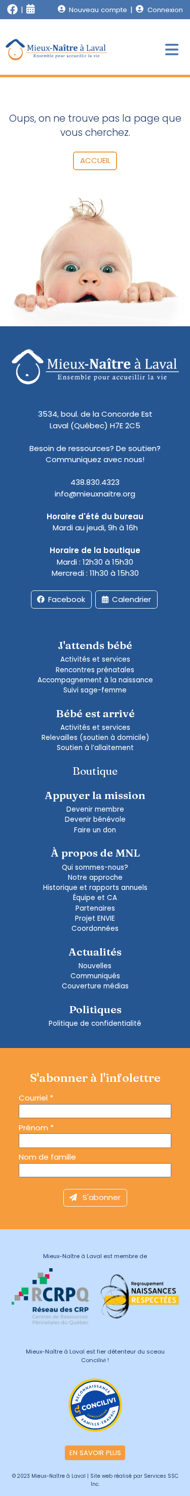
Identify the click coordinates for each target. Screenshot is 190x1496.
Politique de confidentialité (95, 1023)
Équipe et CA (95, 898)
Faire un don (95, 830)
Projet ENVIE (95, 918)
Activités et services (95, 659)
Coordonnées (95, 928)
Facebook (66, 599)
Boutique (95, 770)
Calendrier (131, 599)
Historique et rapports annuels (95, 887)
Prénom (36, 1127)
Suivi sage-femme (95, 690)
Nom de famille (47, 1157)
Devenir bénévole (95, 819)
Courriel (36, 1097)
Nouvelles (95, 966)
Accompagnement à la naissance (95, 680)
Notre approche (95, 877)
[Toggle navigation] (172, 50)
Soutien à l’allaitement (95, 748)
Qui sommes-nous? (95, 867)
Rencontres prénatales (95, 670)
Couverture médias (95, 986)
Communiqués (95, 976)
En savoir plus (95, 1453)
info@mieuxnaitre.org (95, 493)
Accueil (95, 160)
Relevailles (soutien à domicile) (95, 737)
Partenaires (95, 908)
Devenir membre (95, 809)
